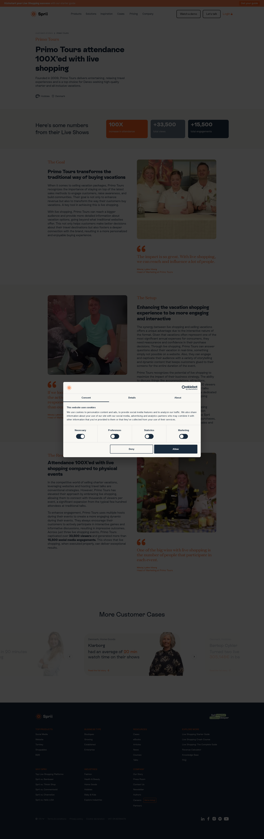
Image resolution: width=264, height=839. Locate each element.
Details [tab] (132, 397)
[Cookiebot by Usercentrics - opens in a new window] (184, 387)
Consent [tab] (86, 397)
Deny (131, 449)
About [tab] (177, 397)
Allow (176, 449)
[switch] (114, 436)
